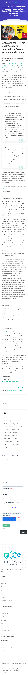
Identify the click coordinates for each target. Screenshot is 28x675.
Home (11, 15)
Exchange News (5, 630)
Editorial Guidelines (6, 600)
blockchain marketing (9, 424)
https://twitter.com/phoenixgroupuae (10, 381)
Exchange (6, 429)
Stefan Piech (21, 65)
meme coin (7, 435)
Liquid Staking (7, 432)
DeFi (10, 426)
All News (3, 610)
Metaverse (14, 435)
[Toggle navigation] (25, 1)
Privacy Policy (16, 668)
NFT (5, 438)
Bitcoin (14, 418)
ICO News (3, 620)
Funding (13, 429)
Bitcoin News (4, 627)
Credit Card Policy (7, 670)
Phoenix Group (11, 65)
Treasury (15, 444)
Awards (9, 418)
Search (3, 528)
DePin (15, 426)
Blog (2, 594)
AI (4, 418)
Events (20, 426)
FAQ (2, 587)
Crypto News (4, 613)
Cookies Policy (16, 670)
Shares (6, 441)
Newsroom (16, 15)
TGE (5, 444)
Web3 (5, 447)
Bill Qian (9, 63)
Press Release (15, 438)
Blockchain (7, 421)
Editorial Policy (6, 672)
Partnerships (4, 597)
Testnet (17, 441)
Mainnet (15, 432)
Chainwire (19, 424)
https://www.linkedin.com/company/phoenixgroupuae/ (14, 387)
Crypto (5, 426)
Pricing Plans (4, 583)
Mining (20, 435)
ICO (18, 429)
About (2, 590)
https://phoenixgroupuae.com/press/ (14, 390)
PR (9, 438)
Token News (4, 624)
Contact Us (4, 651)
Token (9, 444)
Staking (11, 441)
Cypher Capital (5, 67)
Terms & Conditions (7, 668)
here (3, 188)
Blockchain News (5, 617)
